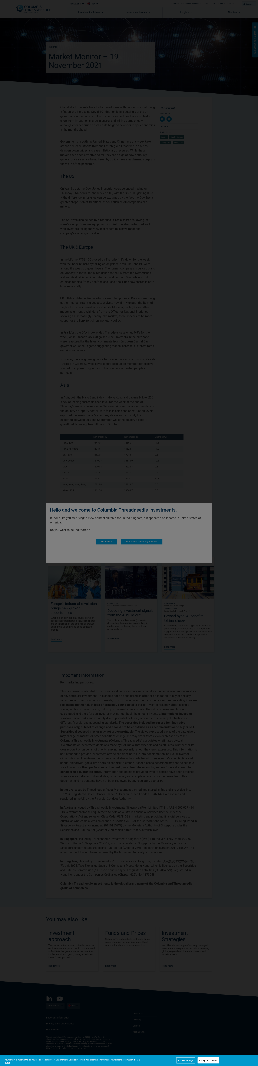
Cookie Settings (185, 1060)
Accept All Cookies (208, 1060)
